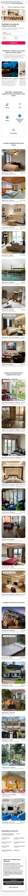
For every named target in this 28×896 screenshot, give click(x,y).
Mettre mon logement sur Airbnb (16, 7)
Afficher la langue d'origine (17, 3)
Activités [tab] (18, 833)
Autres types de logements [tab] (8, 833)
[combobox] (13, 34)
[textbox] (7, 39)
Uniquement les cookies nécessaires (13, 883)
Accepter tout (13, 880)
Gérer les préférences (13, 887)
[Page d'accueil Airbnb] (3, 7)
